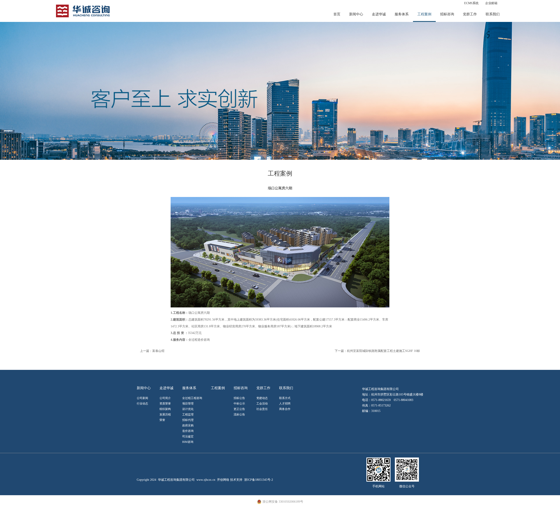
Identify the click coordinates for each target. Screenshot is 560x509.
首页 (336, 14)
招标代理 (188, 420)
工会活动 (262, 403)
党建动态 (262, 398)
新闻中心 (356, 14)
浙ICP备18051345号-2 (258, 479)
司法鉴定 (188, 436)
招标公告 (239, 398)
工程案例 (424, 14)
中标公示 (239, 403)
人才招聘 (284, 403)
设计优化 (188, 409)
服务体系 (402, 14)
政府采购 (188, 425)
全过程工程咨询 (192, 398)
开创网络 (223, 479)
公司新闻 (142, 398)
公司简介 (165, 398)
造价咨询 (188, 431)
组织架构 (165, 409)
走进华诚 (379, 14)
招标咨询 (447, 14)
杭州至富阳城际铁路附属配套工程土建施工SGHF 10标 (383, 351)
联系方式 (284, 398)
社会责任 (262, 409)
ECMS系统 (471, 3)
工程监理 (188, 414)
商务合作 (284, 409)
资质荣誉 (165, 403)
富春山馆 (158, 351)
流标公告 (239, 414)
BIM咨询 (187, 441)
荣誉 (162, 420)
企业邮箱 (491, 3)
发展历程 (165, 414)
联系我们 (493, 14)
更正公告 (239, 409)
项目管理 (188, 403)
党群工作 (470, 14)
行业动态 (142, 403)
